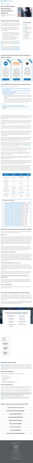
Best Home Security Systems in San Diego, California (13, 204)
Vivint (2, 103)
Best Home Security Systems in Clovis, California (12, 218)
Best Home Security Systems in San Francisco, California (14, 203)
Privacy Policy (16, 449)
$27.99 (19, 192)
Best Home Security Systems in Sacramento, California (13, 208)
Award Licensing (16, 448)
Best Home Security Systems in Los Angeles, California (13, 202)
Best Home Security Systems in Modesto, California (13, 213)
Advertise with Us (16, 445)
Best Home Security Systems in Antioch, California (13, 214)
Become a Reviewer (16, 458)
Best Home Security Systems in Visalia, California (13, 216)
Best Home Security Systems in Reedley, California (13, 219)
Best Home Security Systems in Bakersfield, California (13, 211)
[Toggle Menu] (30, 1)
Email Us (21, 458)
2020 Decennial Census (10, 373)
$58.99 (23, 192)
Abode (27, 174)
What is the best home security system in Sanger (15, 407)
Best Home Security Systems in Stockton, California (13, 212)
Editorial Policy (16, 447)
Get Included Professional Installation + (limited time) (13, 105)
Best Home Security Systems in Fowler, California (13, 225)
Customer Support (16, 446)
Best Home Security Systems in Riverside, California (13, 206)
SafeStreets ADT (3, 86)
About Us (11, 458)
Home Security (3, 4)
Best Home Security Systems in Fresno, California (13, 210)
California (8, 4)
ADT (17, 41)
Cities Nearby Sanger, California (5, 348)
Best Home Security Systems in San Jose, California (13, 209)
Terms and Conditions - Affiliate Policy (16, 450)
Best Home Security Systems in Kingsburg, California (13, 224)
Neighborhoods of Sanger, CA (5, 344)
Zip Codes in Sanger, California (5, 353)
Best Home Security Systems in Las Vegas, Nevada (13, 205)
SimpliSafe (20, 152)
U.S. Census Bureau (5, 365)
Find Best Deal (5, 79)
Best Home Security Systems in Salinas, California (13, 217)
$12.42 (28, 192)
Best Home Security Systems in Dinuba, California (13, 220)
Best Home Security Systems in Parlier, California (13, 222)
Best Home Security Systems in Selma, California (12, 221)
